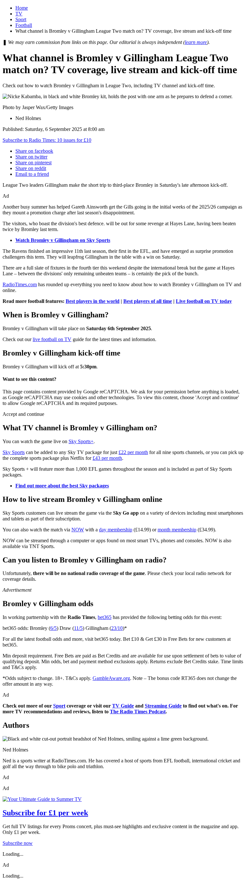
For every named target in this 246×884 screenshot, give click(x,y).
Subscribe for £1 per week (45, 813)
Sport (20, 19)
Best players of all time (147, 301)
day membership (115, 529)
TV (18, 13)
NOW (77, 529)
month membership (177, 529)
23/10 (117, 628)
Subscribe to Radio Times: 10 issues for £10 (47, 140)
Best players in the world (92, 301)
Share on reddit (30, 168)
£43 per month (107, 458)
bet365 (104, 617)
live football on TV (52, 339)
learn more (196, 42)
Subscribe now (18, 843)
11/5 (78, 628)
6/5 (53, 628)
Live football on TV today (204, 301)
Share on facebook (34, 151)
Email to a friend (32, 174)
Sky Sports (14, 452)
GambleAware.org (111, 678)
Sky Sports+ (81, 441)
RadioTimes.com (20, 284)
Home (21, 8)
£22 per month (133, 452)
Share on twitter (31, 156)
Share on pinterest (33, 162)
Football (23, 25)
